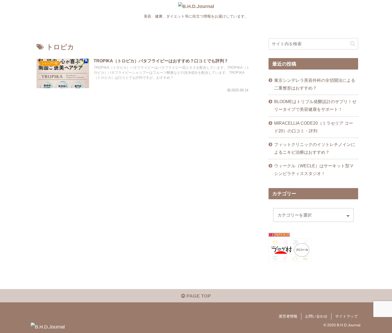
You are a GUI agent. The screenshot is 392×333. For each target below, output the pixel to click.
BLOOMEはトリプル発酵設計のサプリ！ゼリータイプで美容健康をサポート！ (315, 105)
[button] (352, 43)
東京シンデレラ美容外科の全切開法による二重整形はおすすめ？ (314, 84)
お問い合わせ (316, 316)
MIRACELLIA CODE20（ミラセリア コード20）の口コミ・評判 (313, 127)
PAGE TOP (198, 296)
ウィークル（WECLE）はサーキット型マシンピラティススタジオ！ (314, 169)
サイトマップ (346, 316)
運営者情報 (288, 316)
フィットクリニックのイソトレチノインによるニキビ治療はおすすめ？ (314, 148)
